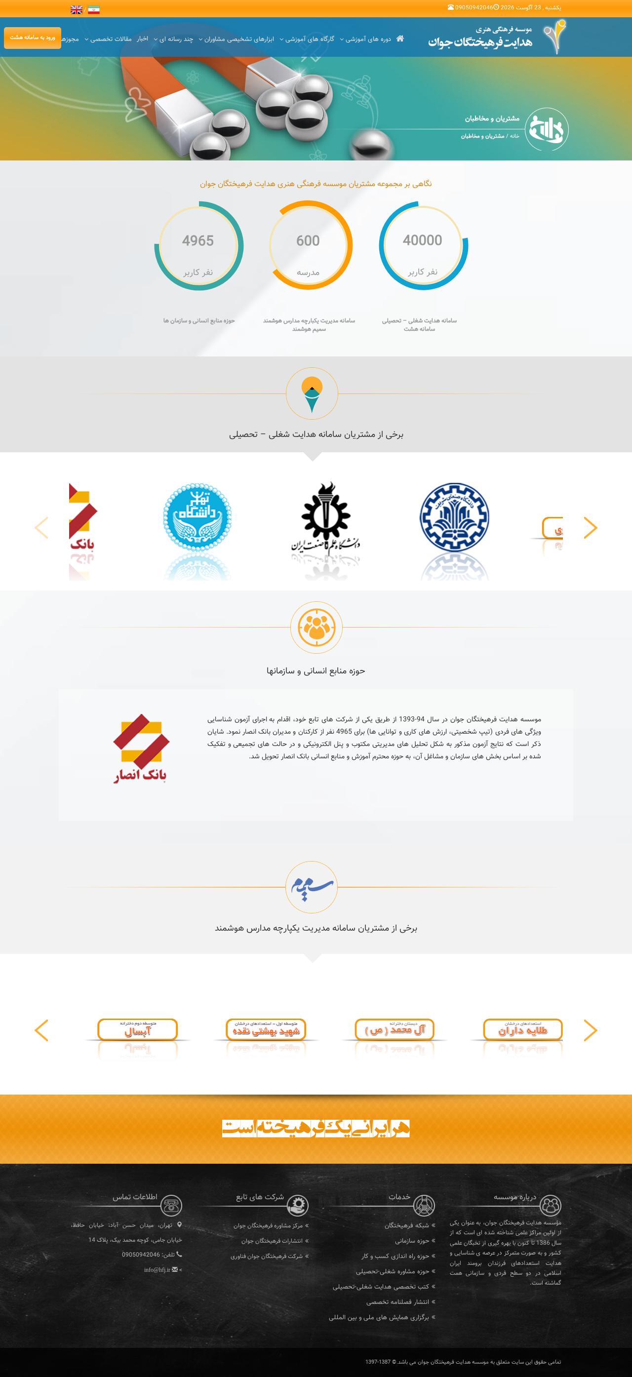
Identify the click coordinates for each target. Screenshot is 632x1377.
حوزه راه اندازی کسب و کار (395, 1256)
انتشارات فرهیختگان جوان (272, 1241)
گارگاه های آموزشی (309, 39)
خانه (514, 136)
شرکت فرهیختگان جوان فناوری (267, 1256)
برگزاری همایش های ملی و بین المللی (379, 1318)
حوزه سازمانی (412, 1241)
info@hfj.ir (157, 1269)
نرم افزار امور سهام (281, 1271)
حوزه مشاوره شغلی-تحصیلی (392, 1272)
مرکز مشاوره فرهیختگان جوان (268, 1225)
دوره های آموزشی (368, 39)
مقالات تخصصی (111, 39)
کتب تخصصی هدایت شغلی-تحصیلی (381, 1287)
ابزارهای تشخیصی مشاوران (239, 39)
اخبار (142, 39)
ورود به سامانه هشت (32, 38)
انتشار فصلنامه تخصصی (397, 1302)
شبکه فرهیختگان (407, 1226)
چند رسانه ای (176, 39)
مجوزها (69, 39)
